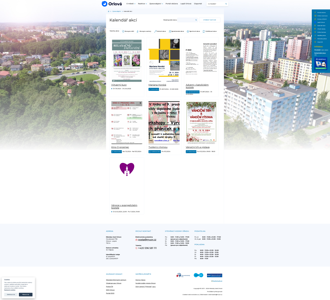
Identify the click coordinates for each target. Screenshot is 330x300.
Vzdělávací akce (211, 31)
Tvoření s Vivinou (157, 147)
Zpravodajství (155, 4)
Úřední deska (321, 29)
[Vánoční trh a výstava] (201, 122)
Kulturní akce (161, 31)
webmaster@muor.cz (215, 294)
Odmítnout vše (11, 294)
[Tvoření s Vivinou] (164, 122)
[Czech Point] (198, 275)
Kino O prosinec (120, 147)
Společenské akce (177, 31)
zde (315, 55)
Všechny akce (114, 31)
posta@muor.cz (147, 239)
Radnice (141, 4)
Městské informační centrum (116, 280)
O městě (130, 4)
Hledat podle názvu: (170, 20)
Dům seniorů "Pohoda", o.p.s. (146, 286)
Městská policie (322, 38)
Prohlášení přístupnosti (214, 291)
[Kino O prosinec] (126, 122)
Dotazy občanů (322, 19)
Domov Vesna (140, 280)
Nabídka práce (321, 35)
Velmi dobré (324, 50)
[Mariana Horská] (164, 60)
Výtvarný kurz (118, 84)
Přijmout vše (25, 294)
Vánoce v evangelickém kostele (124, 206)
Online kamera (321, 32)
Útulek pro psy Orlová (113, 283)
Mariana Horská (157, 84)
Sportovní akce (194, 31)
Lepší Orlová (186, 4)
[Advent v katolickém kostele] (201, 60)
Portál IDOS (110, 293)
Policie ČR (109, 286)
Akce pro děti (129, 31)
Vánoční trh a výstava (198, 147)
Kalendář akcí (321, 25)
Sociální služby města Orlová (145, 283)
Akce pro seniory (145, 31)
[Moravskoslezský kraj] (183, 275)
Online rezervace (322, 15)
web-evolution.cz (193, 294)
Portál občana (172, 4)
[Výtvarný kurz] (126, 60)
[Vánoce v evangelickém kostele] (126, 180)
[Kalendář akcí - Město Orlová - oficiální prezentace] (112, 4)
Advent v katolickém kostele (197, 86)
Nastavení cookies (9, 290)
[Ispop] (214, 276)
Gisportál (198, 4)
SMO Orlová (110, 290)
